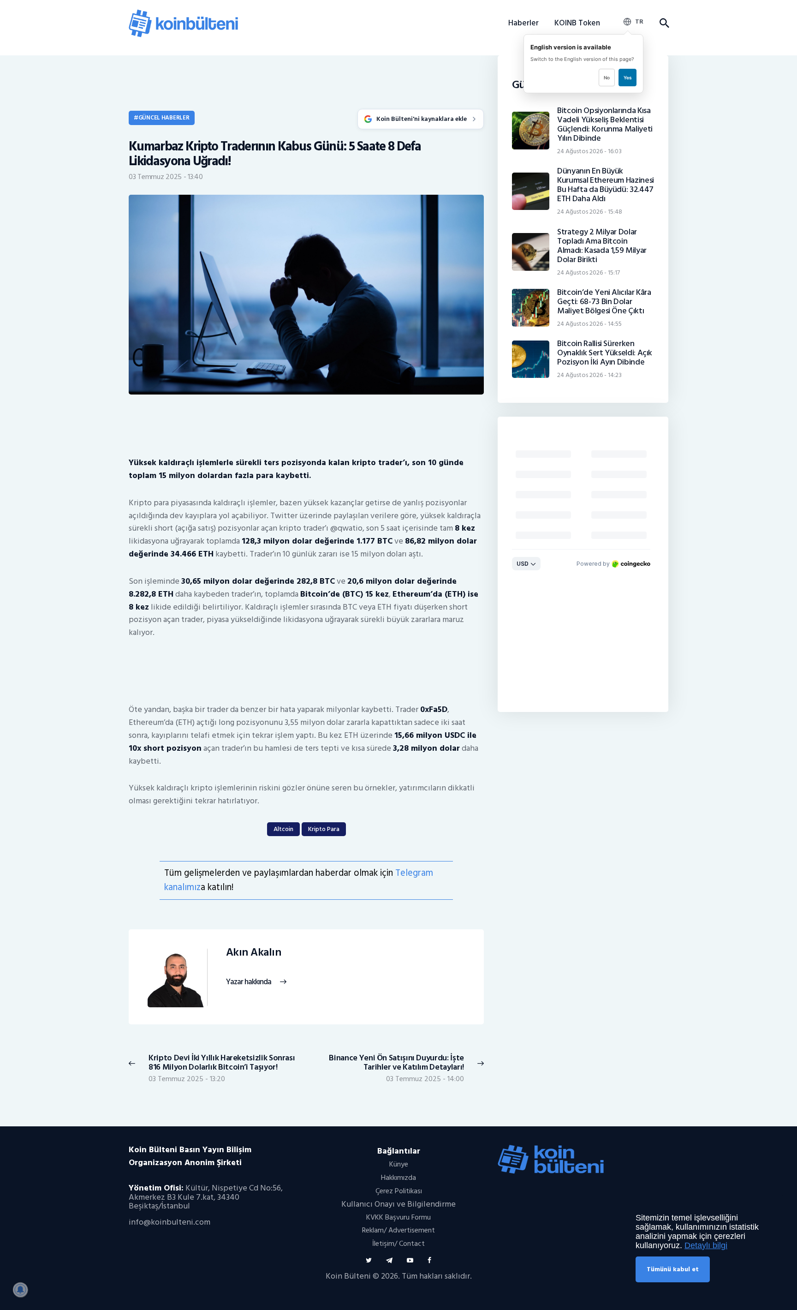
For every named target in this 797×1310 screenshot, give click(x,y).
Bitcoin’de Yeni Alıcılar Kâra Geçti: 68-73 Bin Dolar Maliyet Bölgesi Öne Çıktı (604, 302)
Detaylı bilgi (705, 1245)
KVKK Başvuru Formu (398, 1217)
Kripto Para (323, 829)
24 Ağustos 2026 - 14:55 (589, 323)
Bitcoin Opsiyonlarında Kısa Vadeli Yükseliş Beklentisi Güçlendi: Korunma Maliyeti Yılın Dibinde (605, 124)
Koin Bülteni (348, 1276)
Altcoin (283, 829)
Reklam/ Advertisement (398, 1230)
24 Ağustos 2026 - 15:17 (588, 272)
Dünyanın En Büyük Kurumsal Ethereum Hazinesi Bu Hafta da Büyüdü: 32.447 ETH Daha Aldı (605, 185)
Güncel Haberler (164, 118)
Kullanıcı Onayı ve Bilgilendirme (398, 1204)
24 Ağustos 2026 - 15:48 (589, 211)
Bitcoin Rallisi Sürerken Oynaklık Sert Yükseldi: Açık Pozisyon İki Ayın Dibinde (604, 353)
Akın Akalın (253, 952)
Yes (627, 77)
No (607, 77)
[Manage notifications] (20, 1289)
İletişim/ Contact (398, 1244)
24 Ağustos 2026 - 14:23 (589, 375)
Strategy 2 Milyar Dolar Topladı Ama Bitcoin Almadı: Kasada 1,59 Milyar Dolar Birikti (602, 245)
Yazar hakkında (248, 982)
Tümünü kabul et (673, 1269)
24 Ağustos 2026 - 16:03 (589, 151)
